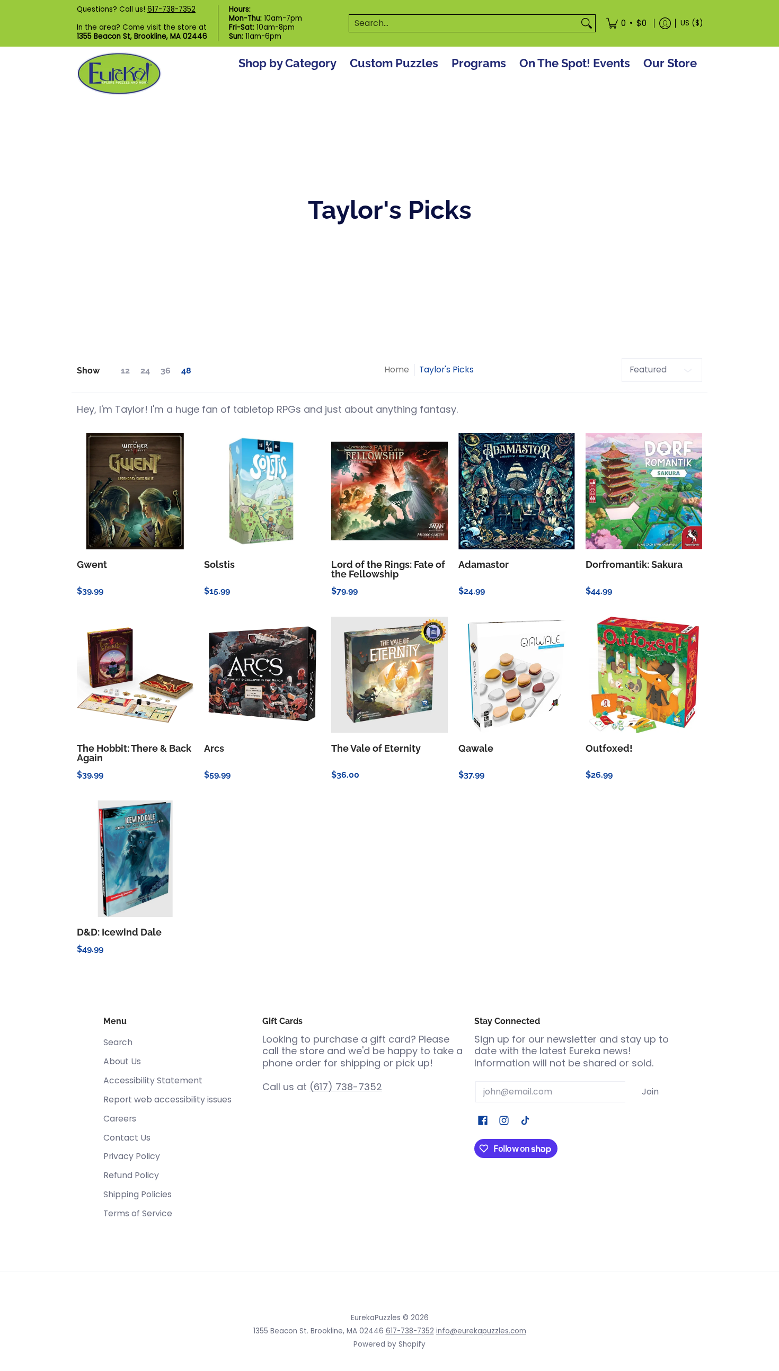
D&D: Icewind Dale (119, 932)
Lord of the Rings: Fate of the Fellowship (388, 569)
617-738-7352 (171, 9)
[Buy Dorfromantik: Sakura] (644, 491)
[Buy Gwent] (135, 491)
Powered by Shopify (389, 1344)
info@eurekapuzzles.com (481, 1331)
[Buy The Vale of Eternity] (389, 675)
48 (186, 371)
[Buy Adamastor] (516, 491)
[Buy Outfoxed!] (644, 675)
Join (650, 1091)
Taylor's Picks (446, 369)
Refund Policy (131, 1175)
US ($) (691, 23)
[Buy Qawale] (516, 675)
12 (125, 371)
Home (396, 369)
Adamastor (483, 564)
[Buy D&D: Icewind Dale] (135, 858)
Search (117, 1042)
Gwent (92, 564)
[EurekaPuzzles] (119, 74)
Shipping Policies (137, 1194)
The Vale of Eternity (376, 748)
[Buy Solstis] (262, 491)
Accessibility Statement (152, 1080)
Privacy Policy (131, 1156)
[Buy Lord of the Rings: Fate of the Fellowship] (389, 491)
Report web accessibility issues (167, 1099)
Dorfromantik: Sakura (634, 564)
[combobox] (463, 23)
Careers (119, 1118)
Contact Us (127, 1138)
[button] (482, 1121)
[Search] (586, 23)
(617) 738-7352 (345, 1086)
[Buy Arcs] (262, 675)
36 (166, 371)
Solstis (219, 564)
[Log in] (665, 23)
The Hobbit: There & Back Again (134, 753)
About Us (122, 1061)
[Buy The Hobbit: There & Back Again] (135, 675)
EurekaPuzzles (376, 1318)
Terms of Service (137, 1213)
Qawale (475, 748)
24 (145, 371)
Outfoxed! (609, 748)
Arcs (214, 748)
